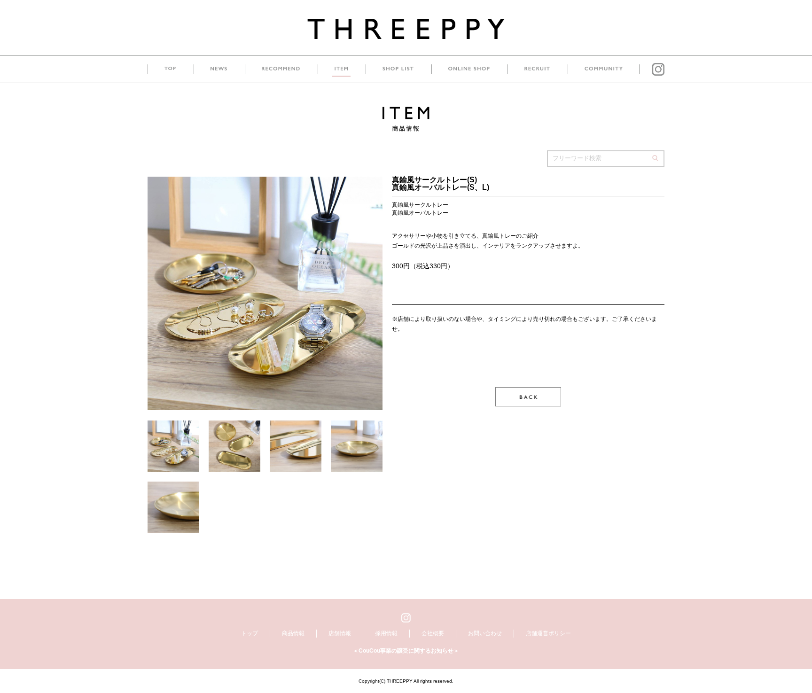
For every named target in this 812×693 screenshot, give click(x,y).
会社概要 (433, 633)
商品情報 (293, 633)
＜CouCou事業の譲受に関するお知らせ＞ (406, 650)
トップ (249, 633)
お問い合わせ (485, 633)
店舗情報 (339, 633)
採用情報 (386, 633)
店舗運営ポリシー (548, 633)
